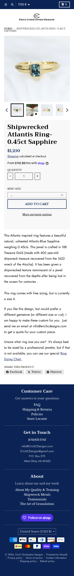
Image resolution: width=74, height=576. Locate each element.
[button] (17, 110)
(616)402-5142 (37, 440)
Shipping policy (28, 561)
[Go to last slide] (7, 110)
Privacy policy (15, 558)
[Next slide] (67, 110)
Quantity (14, 170)
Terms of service (34, 558)
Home (8, 28)
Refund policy (47, 561)
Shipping (12, 156)
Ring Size (14, 188)
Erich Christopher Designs (29, 554)
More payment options (37, 214)
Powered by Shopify (56, 554)
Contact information (56, 558)
